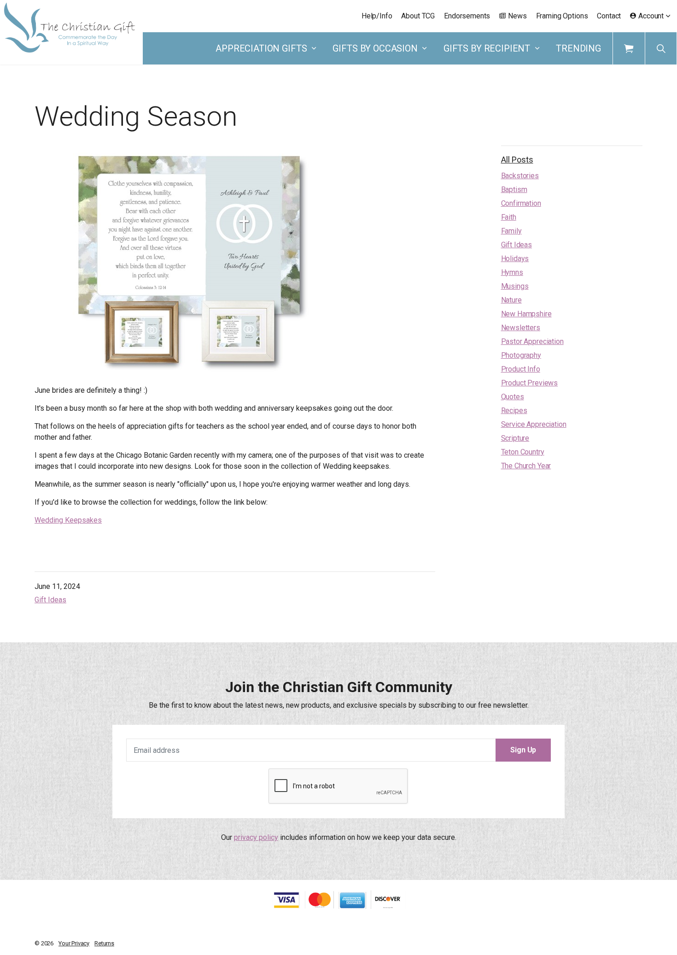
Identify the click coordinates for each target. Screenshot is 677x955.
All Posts (517, 159)
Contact (609, 16)
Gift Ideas (50, 599)
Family (511, 231)
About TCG (418, 16)
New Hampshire (526, 313)
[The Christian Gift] (69, 27)
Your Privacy (73, 943)
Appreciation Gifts (261, 48)
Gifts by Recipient (487, 48)
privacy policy (256, 837)
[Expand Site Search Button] (661, 48)
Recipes (514, 410)
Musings (515, 286)
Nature (511, 300)
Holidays (515, 258)
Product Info (520, 369)
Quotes (512, 396)
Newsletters (520, 327)
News (517, 16)
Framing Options (562, 16)
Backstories (520, 175)
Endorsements (467, 16)
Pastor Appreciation (532, 341)
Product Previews (529, 383)
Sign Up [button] (523, 749)
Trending (578, 48)
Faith (508, 217)
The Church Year (526, 465)
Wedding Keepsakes (68, 520)
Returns (104, 943)
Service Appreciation (533, 424)
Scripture (515, 438)
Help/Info (377, 16)
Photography (521, 355)
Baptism (514, 189)
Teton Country (522, 452)
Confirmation (521, 203)
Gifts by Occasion (375, 48)
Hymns (512, 272)
